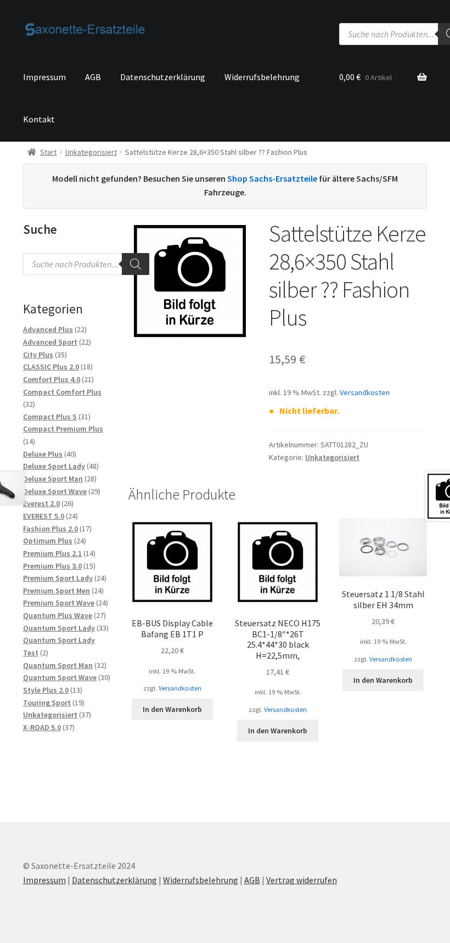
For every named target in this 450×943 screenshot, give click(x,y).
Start (48, 152)
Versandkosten (365, 392)
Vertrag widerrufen (301, 879)
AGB (93, 76)
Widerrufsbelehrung (262, 76)
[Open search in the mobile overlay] (86, 264)
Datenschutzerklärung (162, 76)
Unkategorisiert (91, 152)
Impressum (44, 76)
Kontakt (39, 119)
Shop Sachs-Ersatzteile (272, 178)
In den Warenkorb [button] (172, 709)
